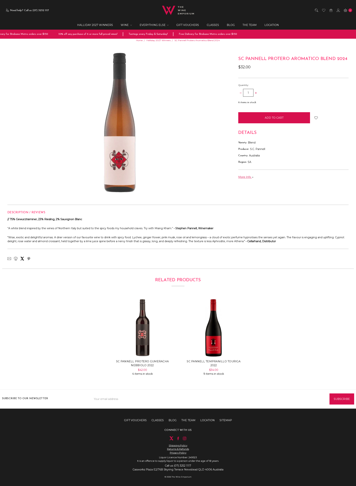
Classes (213, 25)
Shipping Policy (178, 445)
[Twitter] (22, 258)
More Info (245, 177)
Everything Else (153, 25)
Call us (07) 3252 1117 (178, 465)
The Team (250, 25)
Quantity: (243, 85)
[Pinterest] (29, 258)
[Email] (9, 258)
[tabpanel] (142, 337)
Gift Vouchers (187, 25)
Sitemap (226, 420)
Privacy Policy (178, 452)
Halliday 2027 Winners (95, 25)
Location (271, 25)
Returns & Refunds (178, 448)
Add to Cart (142, 349)
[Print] (16, 258)
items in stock (247, 102)
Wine (125, 25)
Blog (231, 25)
